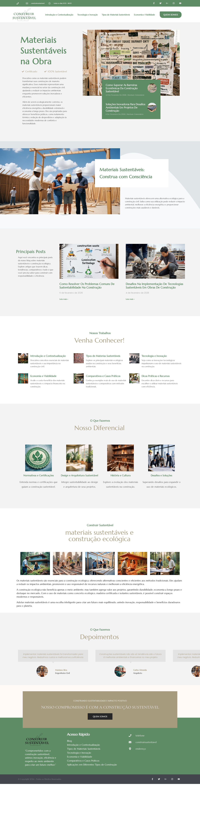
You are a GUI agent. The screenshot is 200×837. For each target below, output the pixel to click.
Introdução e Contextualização (59, 14)
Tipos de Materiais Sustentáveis (116, 14)
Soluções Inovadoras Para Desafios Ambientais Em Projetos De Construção (125, 107)
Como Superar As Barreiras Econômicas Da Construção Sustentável (122, 88)
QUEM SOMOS (100, 716)
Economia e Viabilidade (144, 14)
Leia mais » (63, 299)
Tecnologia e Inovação (87, 14)
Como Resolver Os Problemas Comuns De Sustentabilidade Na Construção (86, 285)
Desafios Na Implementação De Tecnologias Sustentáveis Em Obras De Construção (154, 285)
